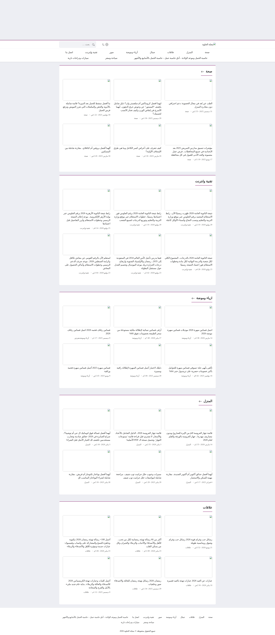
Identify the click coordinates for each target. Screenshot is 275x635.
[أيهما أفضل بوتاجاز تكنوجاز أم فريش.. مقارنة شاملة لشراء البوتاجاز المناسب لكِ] (86, 467)
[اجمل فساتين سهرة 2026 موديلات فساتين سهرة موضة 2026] (188, 323)
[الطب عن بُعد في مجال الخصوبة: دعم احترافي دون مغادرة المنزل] (188, 99)
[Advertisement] (189, 20)
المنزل (208, 401)
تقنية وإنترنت (186, 225)
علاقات (188, 548)
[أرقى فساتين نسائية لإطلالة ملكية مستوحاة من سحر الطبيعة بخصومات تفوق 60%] (137, 323)
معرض (77, 338)
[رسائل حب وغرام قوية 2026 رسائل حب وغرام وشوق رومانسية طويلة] (188, 534)
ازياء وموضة (204, 298)
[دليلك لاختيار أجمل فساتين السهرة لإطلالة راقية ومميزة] (137, 361)
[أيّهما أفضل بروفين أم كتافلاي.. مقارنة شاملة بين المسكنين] (86, 143)
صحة (209, 71)
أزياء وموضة (186, 338)
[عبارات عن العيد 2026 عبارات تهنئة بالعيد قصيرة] (188, 575)
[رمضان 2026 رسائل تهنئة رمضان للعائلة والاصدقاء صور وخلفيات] (137, 575)
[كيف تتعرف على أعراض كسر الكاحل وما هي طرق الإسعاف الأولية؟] (137, 143)
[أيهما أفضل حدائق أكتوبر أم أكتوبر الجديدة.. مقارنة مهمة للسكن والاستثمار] (188, 467)
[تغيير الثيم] (105, 44)
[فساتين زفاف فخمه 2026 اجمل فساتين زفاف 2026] (86, 323)
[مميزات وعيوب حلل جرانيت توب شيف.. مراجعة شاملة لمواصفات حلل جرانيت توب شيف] (137, 467)
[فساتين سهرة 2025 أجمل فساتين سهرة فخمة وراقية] (86, 361)
